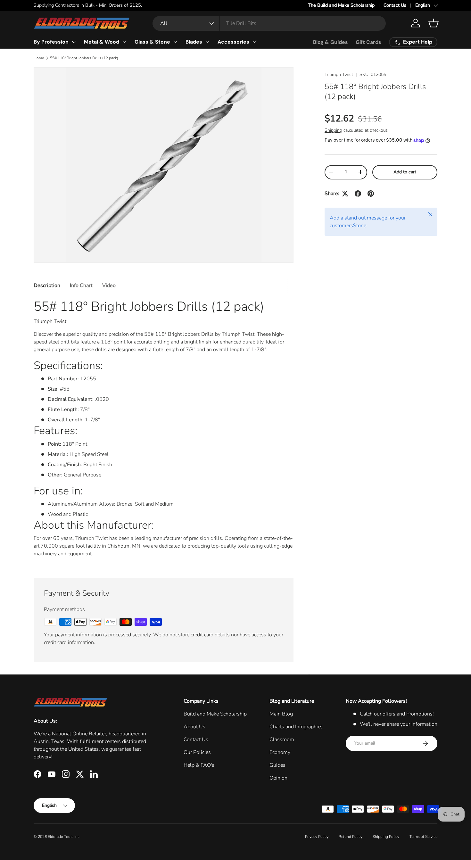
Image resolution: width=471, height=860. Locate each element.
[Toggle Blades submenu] (207, 41)
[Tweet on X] (345, 193)
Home (39, 58)
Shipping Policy (386, 836)
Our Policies (197, 752)
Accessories (233, 41)
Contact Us (395, 5)
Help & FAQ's (199, 765)
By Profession (51, 41)
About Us (194, 726)
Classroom (281, 739)
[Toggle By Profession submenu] (74, 41)
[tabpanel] (163, 430)
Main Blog (281, 713)
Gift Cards (368, 42)
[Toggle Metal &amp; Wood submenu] (124, 41)
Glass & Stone (152, 41)
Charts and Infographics (296, 726)
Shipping (333, 130)
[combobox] (269, 23)
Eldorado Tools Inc (63, 836)
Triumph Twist (339, 74)
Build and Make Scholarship (215, 713)
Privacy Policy (316, 836)
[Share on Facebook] (357, 193)
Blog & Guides (330, 42)
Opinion (278, 777)
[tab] (47, 285)
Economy (279, 752)
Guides (277, 765)
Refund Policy (350, 836)
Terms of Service (423, 836)
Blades (194, 41)
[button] (433, 23)
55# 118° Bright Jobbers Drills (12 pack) (84, 58)
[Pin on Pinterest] (370, 193)
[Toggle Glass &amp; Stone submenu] (175, 41)
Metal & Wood (101, 41)
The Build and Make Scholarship (341, 5)
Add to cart (404, 172)
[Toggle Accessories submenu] (254, 41)
